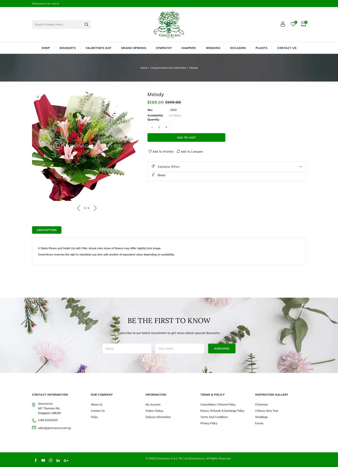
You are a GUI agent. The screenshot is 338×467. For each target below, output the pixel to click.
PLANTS (261, 48)
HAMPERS (189, 48)
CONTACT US (286, 48)
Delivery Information (158, 417)
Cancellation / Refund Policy (217, 404)
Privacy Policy (208, 423)
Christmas (261, 404)
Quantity (153, 119)
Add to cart (186, 137)
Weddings (261, 417)
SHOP (46, 48)
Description (47, 230)
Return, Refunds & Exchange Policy (222, 410)
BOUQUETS (68, 48)
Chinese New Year (266, 410)
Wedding (213, 48)
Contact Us (98, 410)
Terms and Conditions (214, 417)
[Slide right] (94, 207)
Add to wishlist (163, 151)
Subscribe (222, 348)
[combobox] (61, 24)
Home (143, 67)
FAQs (94, 417)
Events (259, 423)
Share (161, 175)
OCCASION (238, 48)
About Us (96, 404)
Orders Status (154, 410)
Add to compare (192, 151)
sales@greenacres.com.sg (54, 428)
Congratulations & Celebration (168, 67)
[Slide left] (79, 207)
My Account (153, 404)
